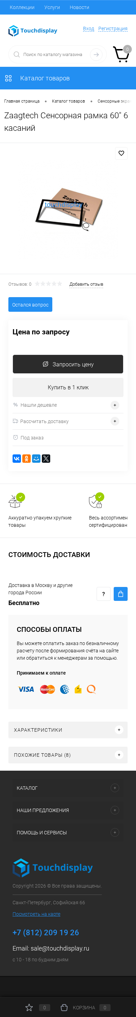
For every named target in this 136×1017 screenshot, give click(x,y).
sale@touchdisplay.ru (60, 948)
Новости (79, 7)
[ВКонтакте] (17, 458)
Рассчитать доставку (44, 421)
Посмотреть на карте (36, 914)
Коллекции (22, 7)
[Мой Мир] (36, 458)
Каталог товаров (44, 78)
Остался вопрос (30, 305)
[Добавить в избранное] (121, 153)
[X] (46, 458)
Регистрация (113, 28)
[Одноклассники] (26, 458)
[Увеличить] (68, 209)
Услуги (52, 7)
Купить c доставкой (121, 594)
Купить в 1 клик (68, 387)
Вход (88, 28)
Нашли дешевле (39, 405)
